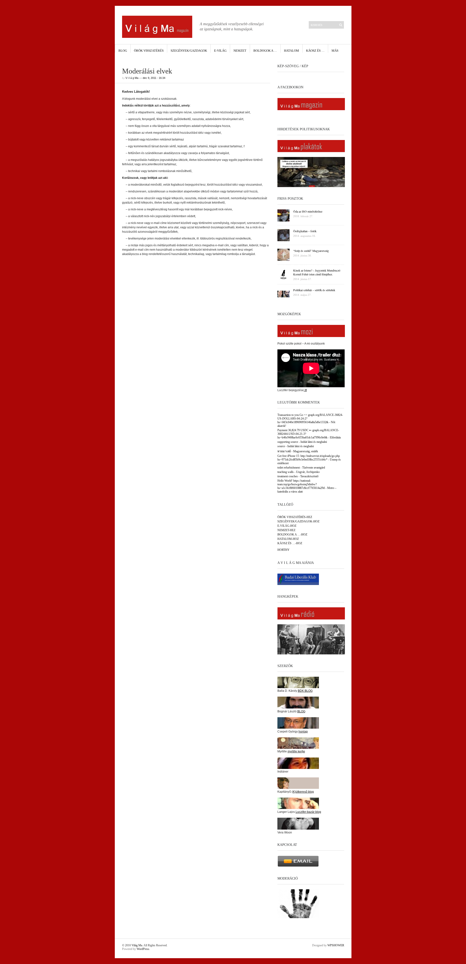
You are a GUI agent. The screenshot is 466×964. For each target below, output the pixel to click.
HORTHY (283, 550)
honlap (303, 731)
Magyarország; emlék (305, 451)
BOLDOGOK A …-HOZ (292, 534)
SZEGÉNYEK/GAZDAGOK (189, 50)
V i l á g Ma (131, 77)
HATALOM (291, 50)
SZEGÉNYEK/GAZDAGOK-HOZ (298, 521)
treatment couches (287, 476)
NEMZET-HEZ (286, 530)
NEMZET (239, 50)
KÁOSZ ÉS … (315, 50)
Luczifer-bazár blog (308, 812)
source (281, 446)
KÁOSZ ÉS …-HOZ (289, 543)
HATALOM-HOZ (288, 539)
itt (305, 390)
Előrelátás (335, 437)
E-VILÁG (220, 50)
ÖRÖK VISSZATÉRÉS (149, 50)
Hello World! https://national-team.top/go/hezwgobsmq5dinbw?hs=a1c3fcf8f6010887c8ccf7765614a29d (301, 484)
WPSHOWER (335, 945)
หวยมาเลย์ (284, 451)
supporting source (287, 442)
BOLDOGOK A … (265, 50)
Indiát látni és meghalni (313, 442)
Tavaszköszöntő (309, 476)
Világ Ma (137, 945)
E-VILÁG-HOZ (286, 525)
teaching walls (285, 472)
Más (335, 50)
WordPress (143, 949)
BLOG (122, 50)
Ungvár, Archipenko (308, 472)
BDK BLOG (305, 690)
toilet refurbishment (288, 467)
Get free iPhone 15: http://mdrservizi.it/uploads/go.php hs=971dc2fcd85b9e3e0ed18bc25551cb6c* (308, 457)
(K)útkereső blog (303, 791)
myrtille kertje (296, 751)
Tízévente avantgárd (313, 467)
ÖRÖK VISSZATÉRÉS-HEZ (294, 517)
